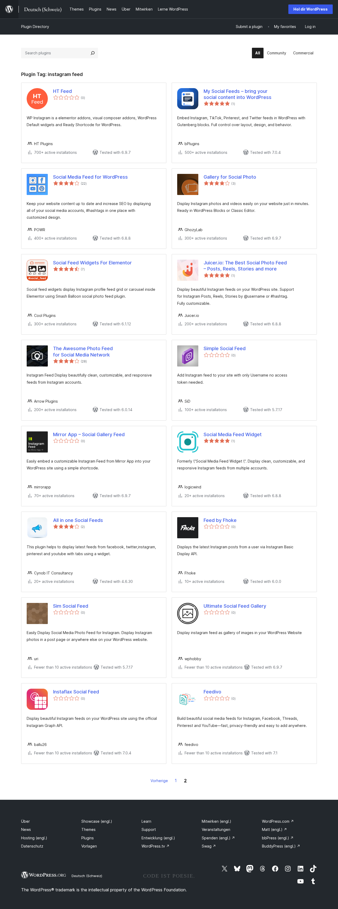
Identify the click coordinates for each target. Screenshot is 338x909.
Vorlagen (89, 846)
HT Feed (62, 91)
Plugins (87, 838)
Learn (146, 821)
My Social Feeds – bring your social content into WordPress (237, 94)
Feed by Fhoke (220, 520)
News (26, 829)
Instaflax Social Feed (76, 691)
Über (25, 821)
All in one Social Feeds (78, 520)
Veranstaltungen (216, 829)
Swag (209, 846)
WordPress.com (278, 821)
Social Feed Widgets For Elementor (92, 262)
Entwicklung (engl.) (158, 838)
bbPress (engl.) (278, 838)
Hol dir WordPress (310, 9)
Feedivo (212, 691)
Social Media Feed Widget (233, 434)
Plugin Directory (35, 26)
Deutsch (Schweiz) (87, 876)
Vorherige (159, 780)
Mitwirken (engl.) (216, 821)
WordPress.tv (156, 846)
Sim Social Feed (70, 606)
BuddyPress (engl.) (281, 846)
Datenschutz (32, 846)
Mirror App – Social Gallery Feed (89, 434)
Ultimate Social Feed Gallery (235, 606)
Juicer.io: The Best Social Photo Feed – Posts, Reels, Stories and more (245, 266)
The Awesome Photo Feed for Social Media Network (83, 351)
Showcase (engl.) (96, 821)
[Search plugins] (92, 53)
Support (149, 829)
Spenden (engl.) (218, 838)
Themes (88, 829)
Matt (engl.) (274, 829)
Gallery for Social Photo (230, 177)
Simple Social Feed (225, 348)
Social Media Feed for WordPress (90, 177)
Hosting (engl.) (34, 838)
